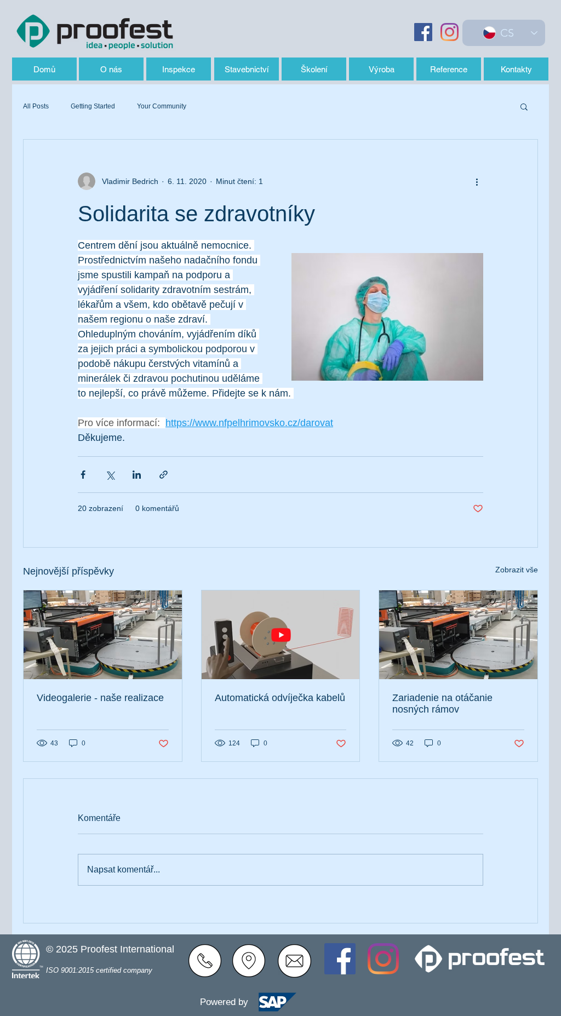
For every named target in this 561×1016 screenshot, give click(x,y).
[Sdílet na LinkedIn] (136, 474)
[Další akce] (476, 181)
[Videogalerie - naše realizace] (103, 634)
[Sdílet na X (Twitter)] (110, 474)
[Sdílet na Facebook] (83, 474)
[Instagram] (449, 32)
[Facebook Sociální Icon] (423, 32)
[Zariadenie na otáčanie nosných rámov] (458, 634)
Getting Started (93, 106)
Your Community (161, 106)
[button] (524, 106)
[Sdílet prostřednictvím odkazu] (163, 474)
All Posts (36, 106)
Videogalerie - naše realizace (100, 697)
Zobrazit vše (516, 569)
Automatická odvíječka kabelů (280, 697)
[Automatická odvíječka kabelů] (281, 634)
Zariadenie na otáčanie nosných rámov (442, 703)
